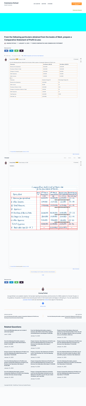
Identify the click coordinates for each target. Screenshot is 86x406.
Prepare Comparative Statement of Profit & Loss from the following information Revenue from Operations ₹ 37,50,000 (69, 373)
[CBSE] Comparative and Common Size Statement (47, 43)
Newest (69, 157)
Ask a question (37, 3)
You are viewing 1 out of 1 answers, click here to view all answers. (43, 271)
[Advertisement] (43, 22)
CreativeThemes (27, 385)
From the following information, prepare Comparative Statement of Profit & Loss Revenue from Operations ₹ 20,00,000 (69, 362)
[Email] (21, 51)
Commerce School (11, 3)
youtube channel (27, 299)
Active (79, 157)
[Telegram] (11, 51)
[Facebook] (6, 51)
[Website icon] (43, 303)
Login (43, 274)
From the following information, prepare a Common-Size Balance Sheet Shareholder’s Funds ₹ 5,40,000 (15, 342)
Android (46, 299)
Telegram (75, 10)
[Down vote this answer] (81, 165)
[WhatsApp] (16, 51)
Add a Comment (76, 154)
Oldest (65, 157)
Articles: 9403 (43, 306)
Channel (79, 10)
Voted (74, 157)
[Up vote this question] (81, 58)
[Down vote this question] (81, 62)
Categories (50, 3)
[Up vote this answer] (81, 162)
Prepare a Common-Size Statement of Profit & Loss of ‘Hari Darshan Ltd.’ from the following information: (42, 353)
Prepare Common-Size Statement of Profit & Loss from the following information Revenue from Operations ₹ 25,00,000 (16, 353)
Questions (44, 3)
